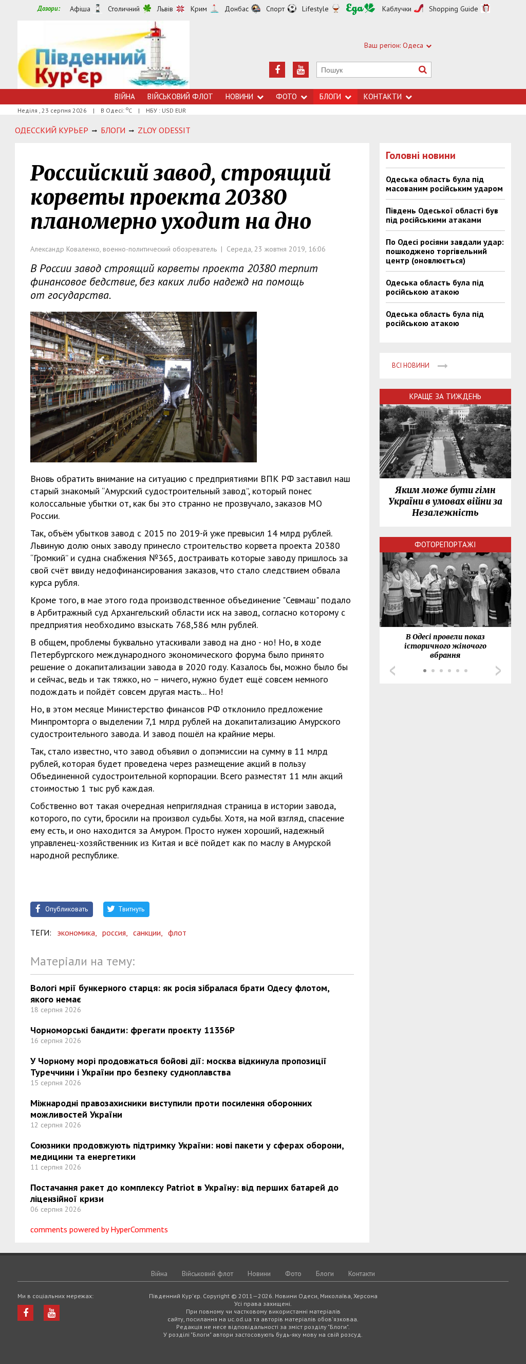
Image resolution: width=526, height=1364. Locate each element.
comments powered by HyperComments (99, 1229)
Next (498, 671)
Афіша (80, 8)
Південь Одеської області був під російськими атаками (442, 215)
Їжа (360, 9)
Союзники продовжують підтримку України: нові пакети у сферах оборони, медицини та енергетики (187, 1150)
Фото (286, 96)
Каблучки (396, 8)
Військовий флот (180, 96)
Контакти (383, 96)
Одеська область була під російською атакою (435, 287)
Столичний (124, 8)
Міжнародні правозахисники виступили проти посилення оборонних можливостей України (171, 1108)
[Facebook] (277, 70)
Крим (199, 8)
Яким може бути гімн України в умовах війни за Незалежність (445, 501)
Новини (239, 96)
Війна (125, 96)
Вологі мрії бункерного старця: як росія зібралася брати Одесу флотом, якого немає (179, 993)
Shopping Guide (453, 8)
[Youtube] (301, 70)
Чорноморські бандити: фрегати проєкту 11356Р (132, 1030)
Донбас (236, 8)
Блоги (330, 96)
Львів (165, 8)
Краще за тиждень (445, 396)
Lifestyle (315, 8)
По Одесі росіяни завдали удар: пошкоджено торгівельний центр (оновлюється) (445, 251)
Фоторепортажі (445, 544)
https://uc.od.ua (103, 55)
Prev (392, 671)
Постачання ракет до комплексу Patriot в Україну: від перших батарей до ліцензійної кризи (184, 1193)
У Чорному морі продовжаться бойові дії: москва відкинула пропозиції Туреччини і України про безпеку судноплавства (178, 1066)
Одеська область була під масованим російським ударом (444, 183)
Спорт (275, 8)
